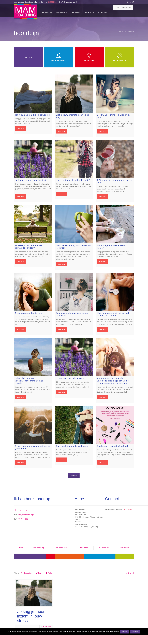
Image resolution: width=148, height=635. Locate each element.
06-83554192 (52, 2)
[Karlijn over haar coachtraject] (33, 159)
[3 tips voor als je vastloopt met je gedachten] (33, 425)
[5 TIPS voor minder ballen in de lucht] (115, 94)
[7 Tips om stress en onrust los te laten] (115, 159)
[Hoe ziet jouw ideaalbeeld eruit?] (74, 159)
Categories (28, 573)
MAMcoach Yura (61, 548)
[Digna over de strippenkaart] (74, 357)
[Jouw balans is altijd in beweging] (33, 94)
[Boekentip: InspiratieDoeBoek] (115, 425)
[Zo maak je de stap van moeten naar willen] (74, 292)
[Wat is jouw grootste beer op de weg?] (74, 94)
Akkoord (124, 631)
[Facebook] (128, 2)
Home (121, 31)
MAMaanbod (83, 548)
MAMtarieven (104, 548)
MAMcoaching (38, 548)
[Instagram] (133, 2)
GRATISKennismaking (123, 7)
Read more (47, 627)
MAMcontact (124, 548)
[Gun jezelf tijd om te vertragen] (74, 425)
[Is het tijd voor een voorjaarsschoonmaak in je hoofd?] (33, 357)
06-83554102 (23, 519)
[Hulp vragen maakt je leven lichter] (115, 224)
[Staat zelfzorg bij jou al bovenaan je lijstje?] (74, 224)
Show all (131, 573)
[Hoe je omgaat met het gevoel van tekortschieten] (115, 292)
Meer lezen (20, 128)
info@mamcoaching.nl (69, 2)
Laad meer (73, 476)
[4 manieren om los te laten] (33, 292)
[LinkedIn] (130, 2)
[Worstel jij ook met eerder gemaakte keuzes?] (33, 224)
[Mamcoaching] (25, 11)
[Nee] (145, 632)
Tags (39, 573)
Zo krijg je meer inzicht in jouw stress (31, 616)
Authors (50, 573)
